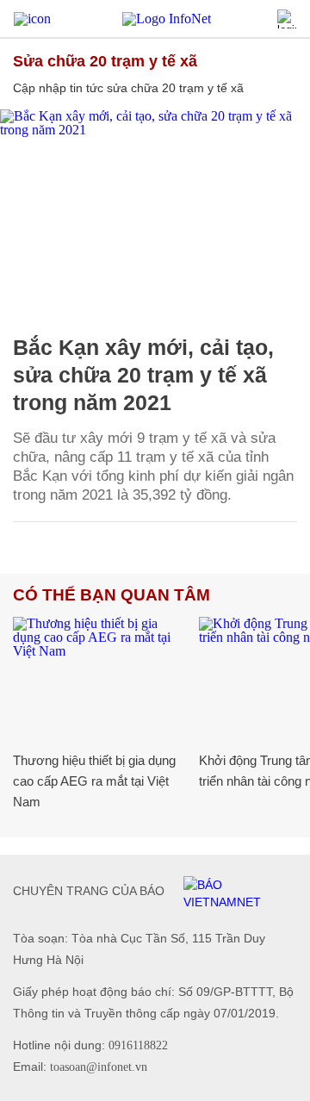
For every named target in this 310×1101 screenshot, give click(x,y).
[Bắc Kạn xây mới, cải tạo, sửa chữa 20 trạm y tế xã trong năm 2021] (155, 212)
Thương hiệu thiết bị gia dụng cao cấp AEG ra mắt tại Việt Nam (94, 781)
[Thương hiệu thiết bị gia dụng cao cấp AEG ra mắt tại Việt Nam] (99, 674)
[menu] (32, 19)
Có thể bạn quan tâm (111, 595)
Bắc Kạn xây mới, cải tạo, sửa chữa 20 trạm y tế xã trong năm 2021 (143, 374)
